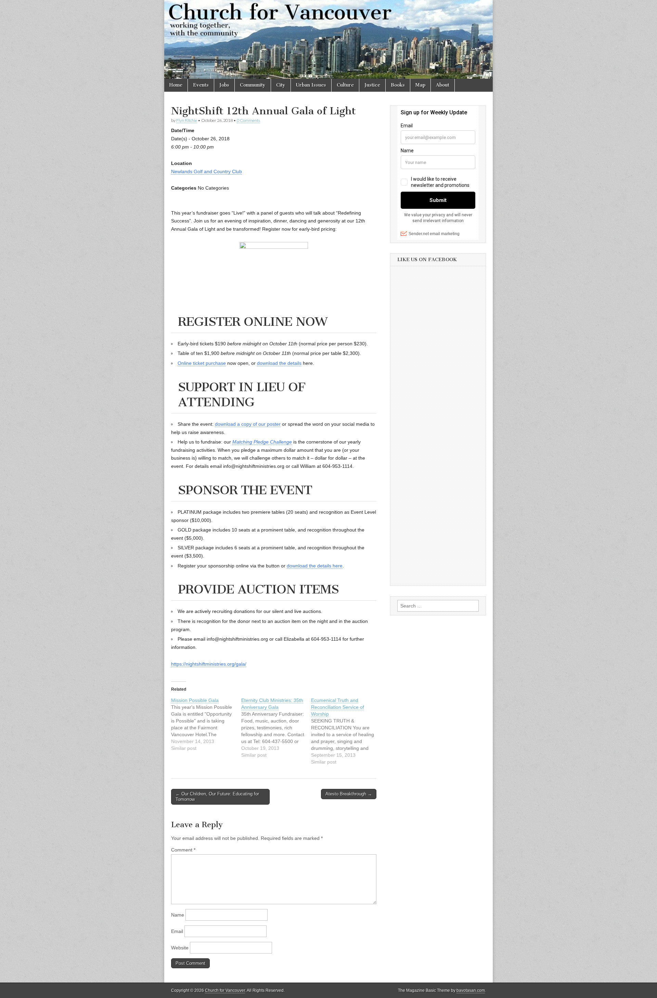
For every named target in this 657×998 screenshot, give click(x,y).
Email (177, 931)
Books (398, 85)
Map (420, 85)
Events (201, 85)
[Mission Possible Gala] (206, 724)
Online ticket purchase (202, 363)
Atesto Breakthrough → (348, 793)
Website (180, 947)
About (442, 85)
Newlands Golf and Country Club (206, 171)
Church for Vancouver (225, 990)
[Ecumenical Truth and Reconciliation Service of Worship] (346, 731)
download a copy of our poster (248, 424)
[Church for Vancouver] (328, 39)
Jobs (224, 85)
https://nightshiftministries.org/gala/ (208, 664)
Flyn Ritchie (186, 120)
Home (175, 85)
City (280, 85)
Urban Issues (311, 85)
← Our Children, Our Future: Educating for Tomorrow (217, 796)
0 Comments (248, 120)
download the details (279, 363)
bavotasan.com (470, 990)
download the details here (315, 565)
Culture (345, 85)
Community (253, 85)
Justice (372, 85)
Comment (183, 850)
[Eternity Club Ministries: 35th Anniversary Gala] (276, 727)
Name (177, 915)
